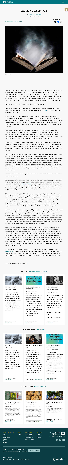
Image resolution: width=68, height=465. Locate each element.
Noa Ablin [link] (8, 406)
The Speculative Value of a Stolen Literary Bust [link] (12, 403)
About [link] (4, 434)
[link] (66, 9)
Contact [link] (5, 442)
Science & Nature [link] (31, 321)
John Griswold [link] (30, 404)
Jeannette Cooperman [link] (35, 14)
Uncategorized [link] (9, 21)
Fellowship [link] (5, 436)
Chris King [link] (29, 347)
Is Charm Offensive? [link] (52, 287)
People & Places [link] (29, 437)
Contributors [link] (6, 437)
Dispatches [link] (18, 21)
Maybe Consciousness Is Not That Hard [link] (33, 287)
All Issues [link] (20, 434)
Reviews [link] (39, 437)
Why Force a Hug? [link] (10, 287)
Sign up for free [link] (34, 450)
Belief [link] (48, 419)
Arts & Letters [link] (30, 379)
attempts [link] (45, 110)
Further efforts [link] (26, 184)
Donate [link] (5, 440)
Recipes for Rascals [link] (31, 402)
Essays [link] (38, 421)
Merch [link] (5, 439)
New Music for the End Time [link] (34, 345)
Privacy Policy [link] (7, 457)
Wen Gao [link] (50, 406)
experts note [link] (9, 251)
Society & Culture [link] (10, 321)
